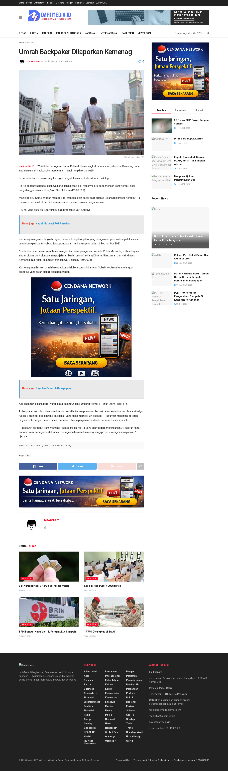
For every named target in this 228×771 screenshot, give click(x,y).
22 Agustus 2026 (164, 245)
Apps (86, 676)
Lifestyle (110, 702)
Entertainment (92, 702)
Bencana (60, 3)
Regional (131, 702)
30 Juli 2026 (181, 304)
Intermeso (111, 671)
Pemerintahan (134, 680)
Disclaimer (179, 760)
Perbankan (132, 689)
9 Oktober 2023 (52, 61)
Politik (29, 3)
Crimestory (39, 3)
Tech (129, 723)
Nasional (90, 33)
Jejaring (191, 760)
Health (87, 736)
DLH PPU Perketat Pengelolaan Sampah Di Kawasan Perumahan (188, 296)
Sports (130, 715)
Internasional (109, 33)
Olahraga (79, 3)
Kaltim (34, 33)
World (129, 741)
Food (87, 715)
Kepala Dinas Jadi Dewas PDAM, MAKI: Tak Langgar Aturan (189, 161)
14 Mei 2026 (90, 636)
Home (21, 42)
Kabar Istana (112, 680)
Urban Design (133, 736)
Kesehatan (111, 697)
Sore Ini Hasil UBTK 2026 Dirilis (102, 585)
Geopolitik (90, 728)
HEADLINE (89, 732)
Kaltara (47, 33)
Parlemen (128, 33)
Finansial (50, 3)
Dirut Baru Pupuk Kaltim (188, 138)
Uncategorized (134, 732)
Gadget (88, 719)
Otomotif (90, 3)
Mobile (109, 706)
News (108, 723)
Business (89, 689)
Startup (130, 719)
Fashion (88, 706)
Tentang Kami (140, 760)
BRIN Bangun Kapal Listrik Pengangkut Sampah (47, 631)
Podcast (131, 693)
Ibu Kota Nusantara (68, 33)
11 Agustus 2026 (184, 285)
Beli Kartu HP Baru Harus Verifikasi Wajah (44, 585)
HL (28, 455)
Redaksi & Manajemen (160, 760)
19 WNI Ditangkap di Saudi (99, 631)
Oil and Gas (111, 732)
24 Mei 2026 (25, 636)
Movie (108, 710)
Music (108, 715)
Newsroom (144, 33)
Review (130, 706)
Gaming (88, 723)
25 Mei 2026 (90, 590)
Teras (22, 33)
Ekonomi (89, 697)
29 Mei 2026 (25, 590)
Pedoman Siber (123, 760)
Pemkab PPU (133, 684)
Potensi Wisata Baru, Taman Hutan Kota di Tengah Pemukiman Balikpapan (191, 277)
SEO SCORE (101, 3)
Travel (129, 728)
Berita (21, 3)
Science (130, 710)
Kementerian (112, 693)
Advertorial (90, 671)
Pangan (69, 3)
